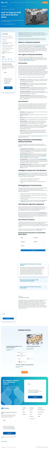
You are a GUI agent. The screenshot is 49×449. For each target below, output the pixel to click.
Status (39, 416)
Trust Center (32, 418)
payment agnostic (42, 212)
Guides (31, 412)
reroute (28, 151)
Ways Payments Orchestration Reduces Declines (7, 43)
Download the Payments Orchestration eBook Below (7, 52)
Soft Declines (4, 39)
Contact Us (24, 414)
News (31, 414)
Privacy (11, 447)
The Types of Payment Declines (7, 37)
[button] (13, 2)
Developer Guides (41, 409)
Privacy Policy (13, 436)
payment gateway (37, 46)
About (23, 409)
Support (31, 409)
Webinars (31, 416)
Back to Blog (24, 372)
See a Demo (45, 2)
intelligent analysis (22, 174)
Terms (8, 447)
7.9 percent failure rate (27, 59)
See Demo (40, 414)
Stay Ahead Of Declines (6, 50)
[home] (4, 2)
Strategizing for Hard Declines (7, 46)
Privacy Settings (3, 447)
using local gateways (43, 159)
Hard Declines (4, 41)
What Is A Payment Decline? (7, 36)
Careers (23, 412)
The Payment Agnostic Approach (7, 48)
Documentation (41, 412)
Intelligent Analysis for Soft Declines (8, 45)
